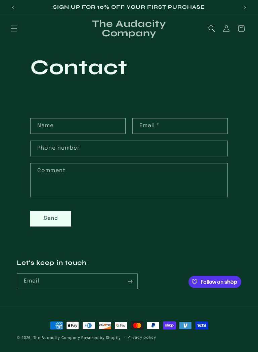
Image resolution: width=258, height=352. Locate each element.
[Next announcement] (245, 7)
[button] (14, 28)
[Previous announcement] (13, 7)
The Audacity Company (56, 338)
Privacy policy (142, 338)
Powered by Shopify (101, 338)
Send (51, 218)
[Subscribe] (130, 281)
